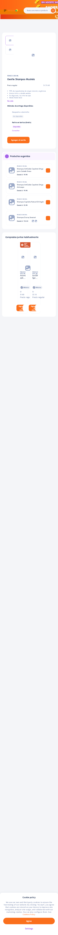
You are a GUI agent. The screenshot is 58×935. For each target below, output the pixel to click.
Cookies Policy (29, 914)
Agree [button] (29, 921)
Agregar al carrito (18, 140)
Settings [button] (29, 928)
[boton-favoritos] (34, 140)
